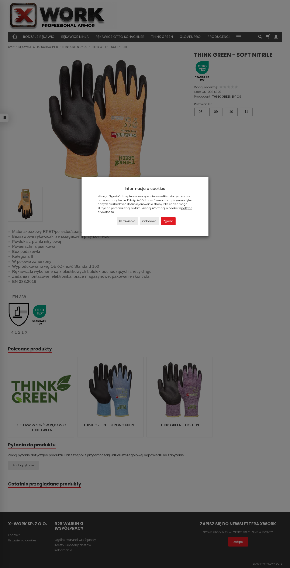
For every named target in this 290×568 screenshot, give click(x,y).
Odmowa (149, 221)
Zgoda (168, 221)
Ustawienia (127, 221)
